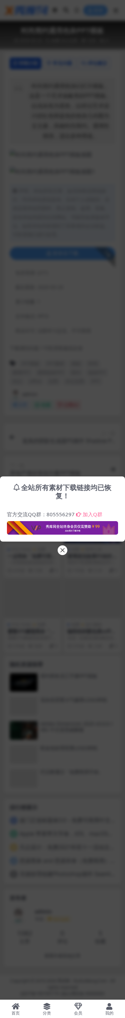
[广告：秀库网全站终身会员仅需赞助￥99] (62, 526)
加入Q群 (92, 514)
